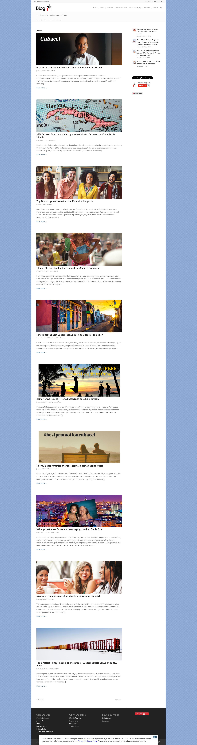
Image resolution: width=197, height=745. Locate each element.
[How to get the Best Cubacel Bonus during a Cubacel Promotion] (79, 316)
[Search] (161, 7)
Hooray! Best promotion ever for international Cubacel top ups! (69, 465)
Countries (73, 723)
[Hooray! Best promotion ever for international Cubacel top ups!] (79, 447)
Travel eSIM (74, 726)
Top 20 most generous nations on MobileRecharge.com (65, 201)
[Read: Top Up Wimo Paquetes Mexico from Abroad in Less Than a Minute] (134, 30)
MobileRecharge (42, 718)
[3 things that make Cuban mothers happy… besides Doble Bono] (79, 511)
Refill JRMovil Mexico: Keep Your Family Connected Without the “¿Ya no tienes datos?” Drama (148, 42)
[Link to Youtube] (155, 1)
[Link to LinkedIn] (161, 1)
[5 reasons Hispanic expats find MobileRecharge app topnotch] (79, 577)
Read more (41, 88)
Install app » (142, 714)
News (48, 71)
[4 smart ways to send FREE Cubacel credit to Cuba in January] (79, 380)
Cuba (50, 402)
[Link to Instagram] (149, 1)
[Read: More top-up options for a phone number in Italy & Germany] (134, 62)
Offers (53, 71)
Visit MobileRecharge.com (41, 1)
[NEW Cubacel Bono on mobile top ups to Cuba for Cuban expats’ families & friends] (79, 115)
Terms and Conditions (44, 732)
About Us (40, 721)
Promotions (73, 721)
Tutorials (63, 338)
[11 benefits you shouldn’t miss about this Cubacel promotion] (79, 249)
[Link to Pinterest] (158, 1)
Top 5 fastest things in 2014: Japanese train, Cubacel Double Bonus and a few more (76, 664)
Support (105, 721)
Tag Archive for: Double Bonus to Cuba (51, 15)
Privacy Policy (41, 729)
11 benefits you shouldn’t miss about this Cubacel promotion (68, 268)
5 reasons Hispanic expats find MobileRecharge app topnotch (68, 596)
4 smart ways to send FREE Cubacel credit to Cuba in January (67, 398)
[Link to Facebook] (146, 1)
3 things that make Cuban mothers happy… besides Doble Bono (69, 529)
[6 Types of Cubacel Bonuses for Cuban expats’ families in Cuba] (79, 49)
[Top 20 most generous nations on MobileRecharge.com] (79, 182)
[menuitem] (41, 1)
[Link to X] (152, 1)
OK (154, 737)
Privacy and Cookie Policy (87, 741)
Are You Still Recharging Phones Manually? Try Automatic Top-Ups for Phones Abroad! (148, 53)
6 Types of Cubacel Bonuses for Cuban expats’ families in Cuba (69, 67)
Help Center (106, 718)
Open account (41, 726)
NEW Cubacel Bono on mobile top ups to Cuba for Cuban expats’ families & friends (75, 136)
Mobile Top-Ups (75, 718)
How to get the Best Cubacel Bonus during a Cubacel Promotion (69, 334)
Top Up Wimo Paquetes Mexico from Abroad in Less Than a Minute (147, 31)
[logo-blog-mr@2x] (45, 7)
